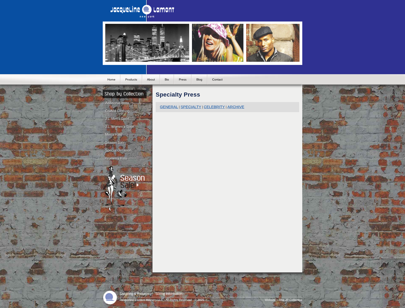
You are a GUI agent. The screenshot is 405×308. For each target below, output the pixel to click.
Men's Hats (113, 134)
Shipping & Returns (134, 294)
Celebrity (214, 107)
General (169, 107)
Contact (217, 79)
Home (111, 79)
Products (131, 79)
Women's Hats (116, 158)
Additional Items (117, 103)
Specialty (191, 107)
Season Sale (115, 142)
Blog (199, 79)
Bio (167, 79)
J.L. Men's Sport (117, 119)
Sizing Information (168, 294)
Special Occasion (118, 150)
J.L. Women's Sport (119, 127)
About (151, 79)
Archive (235, 107)
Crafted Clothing (117, 111)
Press (182, 79)
